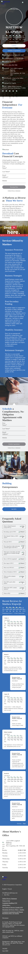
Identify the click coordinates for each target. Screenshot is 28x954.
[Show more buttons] (26, 235)
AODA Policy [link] (6, 905)
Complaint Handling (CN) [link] (9, 903)
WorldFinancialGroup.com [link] (9, 893)
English (4, 889)
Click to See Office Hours (17, 79)
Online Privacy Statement (14, 190)
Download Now (14, 187)
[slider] (14, 235)
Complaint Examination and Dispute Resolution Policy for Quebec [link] (12, 912)
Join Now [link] (6, 895)
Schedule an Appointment (14, 50)
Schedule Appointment (14, 444)
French (10, 889)
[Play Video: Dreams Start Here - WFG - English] (14, 227)
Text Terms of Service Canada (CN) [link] (12, 907)
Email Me (12, 62)
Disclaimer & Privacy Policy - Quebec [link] (13, 909)
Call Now (14, 45)
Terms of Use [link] (6, 901)
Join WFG (14, 509)
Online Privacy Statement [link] (9, 898)
